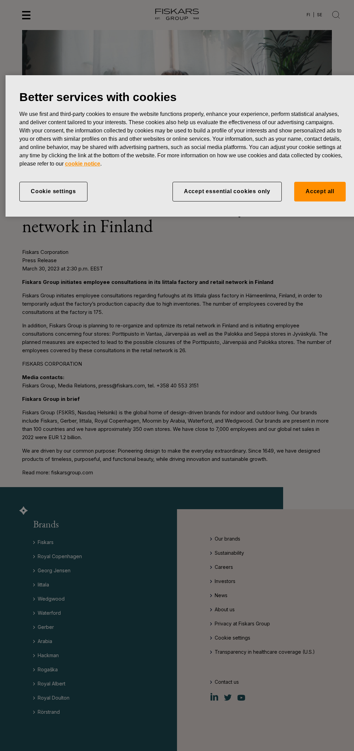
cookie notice (82, 164)
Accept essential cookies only (227, 191)
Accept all (320, 191)
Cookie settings (53, 191)
